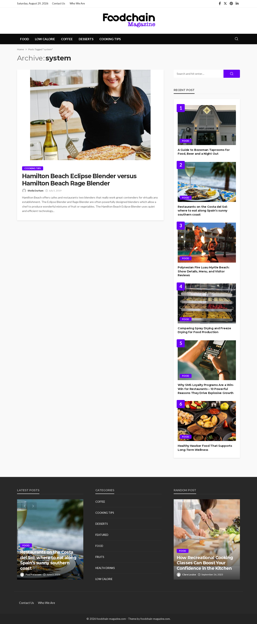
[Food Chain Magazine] (128, 20)
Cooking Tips (110, 39)
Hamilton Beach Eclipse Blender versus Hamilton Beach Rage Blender (79, 180)
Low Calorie (45, 39)
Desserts (86, 39)
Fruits (99, 557)
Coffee (67, 39)
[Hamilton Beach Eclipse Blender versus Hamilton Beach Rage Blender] (90, 115)
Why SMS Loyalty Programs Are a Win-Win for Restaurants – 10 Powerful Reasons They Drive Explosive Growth (206, 389)
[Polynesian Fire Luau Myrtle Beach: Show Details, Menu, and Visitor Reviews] (207, 243)
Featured (101, 534)
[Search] (236, 39)
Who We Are (77, 3)
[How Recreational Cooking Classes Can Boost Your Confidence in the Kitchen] (207, 539)
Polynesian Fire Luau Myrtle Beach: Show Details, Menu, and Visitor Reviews (203, 271)
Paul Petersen (33, 574)
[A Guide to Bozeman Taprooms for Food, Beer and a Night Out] (207, 125)
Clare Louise (189, 574)
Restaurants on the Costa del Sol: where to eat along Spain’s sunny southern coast (202, 210)
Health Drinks (105, 568)
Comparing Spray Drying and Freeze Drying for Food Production (204, 330)
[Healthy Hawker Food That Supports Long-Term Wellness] (207, 421)
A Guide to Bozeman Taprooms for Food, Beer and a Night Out (203, 152)
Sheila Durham (35, 190)
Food (24, 39)
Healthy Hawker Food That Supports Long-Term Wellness (205, 448)
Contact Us (58, 3)
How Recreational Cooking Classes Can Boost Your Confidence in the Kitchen (205, 563)
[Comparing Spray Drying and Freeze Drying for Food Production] (207, 303)
